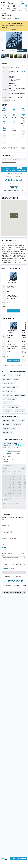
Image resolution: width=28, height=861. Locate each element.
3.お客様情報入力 (6, 514)
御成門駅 (11, 81)
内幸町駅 (24, 346)
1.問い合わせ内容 (6, 457)
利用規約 (6, 568)
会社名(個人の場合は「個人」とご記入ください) (13, 517)
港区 (19, 10)
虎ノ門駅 (24, 348)
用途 (3, 545)
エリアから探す (13, 10)
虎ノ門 (22, 10)
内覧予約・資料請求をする (13, 311)
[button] (26, 40)
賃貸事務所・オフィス (5, 10)
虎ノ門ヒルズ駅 (13, 79)
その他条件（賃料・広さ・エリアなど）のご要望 (13, 553)
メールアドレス (5, 532)
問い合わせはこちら (13, 29)
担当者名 (4, 526)
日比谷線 (11, 85)
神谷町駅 (11, 77)
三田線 (15, 85)
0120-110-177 (16, 179)
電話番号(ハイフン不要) (7, 538)
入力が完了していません (15, 572)
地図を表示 (17, 18)
